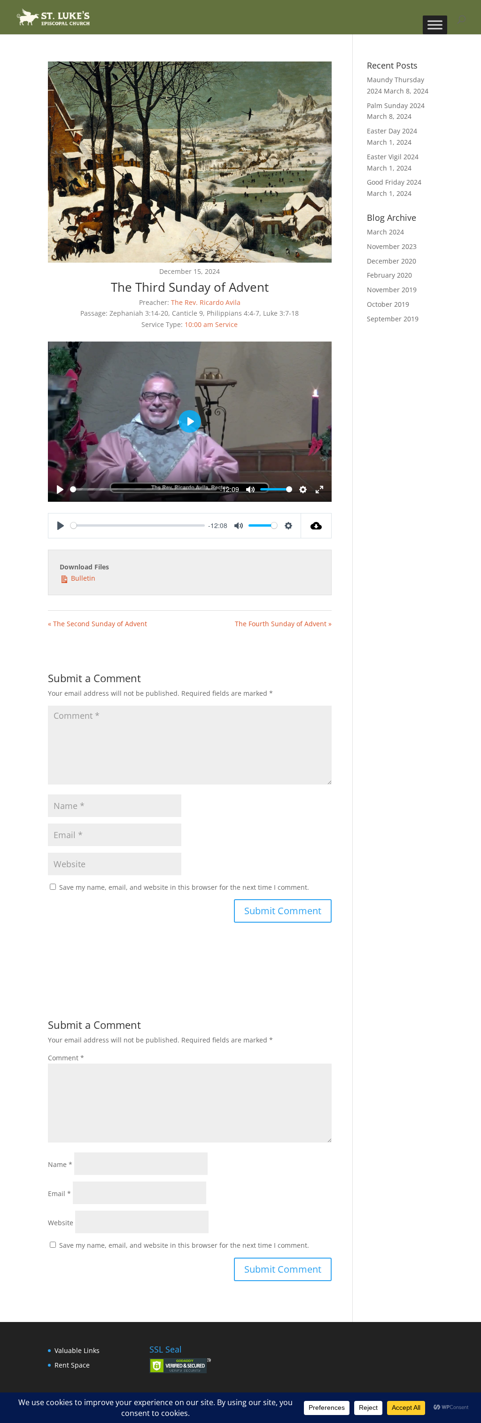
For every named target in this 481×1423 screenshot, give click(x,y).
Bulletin (82, 578)
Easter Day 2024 (392, 130)
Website (60, 1222)
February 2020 (389, 275)
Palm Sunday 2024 (396, 105)
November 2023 (392, 246)
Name (60, 1164)
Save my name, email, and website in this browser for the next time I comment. (184, 887)
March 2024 (385, 231)
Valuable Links (77, 1350)
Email (59, 1193)
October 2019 (388, 304)
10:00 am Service (211, 324)
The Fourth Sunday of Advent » (283, 623)
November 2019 (392, 289)
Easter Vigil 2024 (393, 156)
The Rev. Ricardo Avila (205, 302)
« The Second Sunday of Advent (97, 623)
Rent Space (72, 1365)
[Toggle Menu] (434, 24)
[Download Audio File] (316, 525)
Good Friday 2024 (394, 182)
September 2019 (393, 318)
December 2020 (391, 261)
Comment (66, 1057)
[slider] (143, 489)
